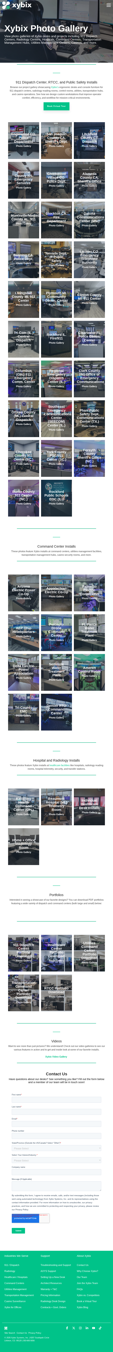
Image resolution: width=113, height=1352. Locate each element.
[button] (109, 5)
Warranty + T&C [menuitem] (49, 1289)
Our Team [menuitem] (82, 1277)
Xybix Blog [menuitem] (82, 1307)
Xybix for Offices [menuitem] (12, 1307)
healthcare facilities (59, 765)
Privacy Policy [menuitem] (34, 1333)
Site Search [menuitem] (9, 1333)
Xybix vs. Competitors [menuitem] (88, 1295)
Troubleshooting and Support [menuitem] (56, 1265)
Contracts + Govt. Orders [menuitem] (53, 1307)
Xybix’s (55, 87)
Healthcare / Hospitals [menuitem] (16, 1277)
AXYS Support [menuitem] (48, 1271)
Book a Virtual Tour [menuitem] (87, 1301)
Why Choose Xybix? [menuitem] (87, 1271)
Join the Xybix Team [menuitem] (87, 1283)
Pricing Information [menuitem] (50, 1295)
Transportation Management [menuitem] (19, 1295)
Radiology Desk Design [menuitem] (53, 1301)
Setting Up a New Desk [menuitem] (53, 1277)
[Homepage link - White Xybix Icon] (5, 1328)
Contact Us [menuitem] (82, 1265)
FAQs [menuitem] (80, 1289)
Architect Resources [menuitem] (51, 1283)
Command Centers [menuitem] (14, 1283)
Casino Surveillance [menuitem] (15, 1301)
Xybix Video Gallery (56, 1056)
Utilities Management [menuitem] (15, 1289)
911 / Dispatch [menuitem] (11, 1265)
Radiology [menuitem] (9, 1271)
